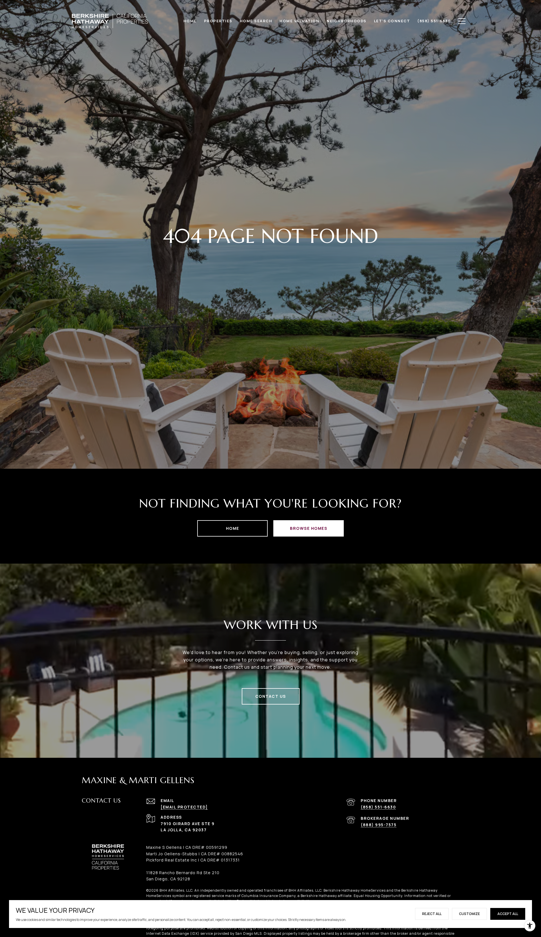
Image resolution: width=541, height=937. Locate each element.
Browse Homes (308, 528)
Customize (469, 913)
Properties (218, 20)
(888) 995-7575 (378, 824)
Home (232, 528)
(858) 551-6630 (378, 807)
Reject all (432, 913)
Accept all (507, 913)
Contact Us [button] (270, 696)
